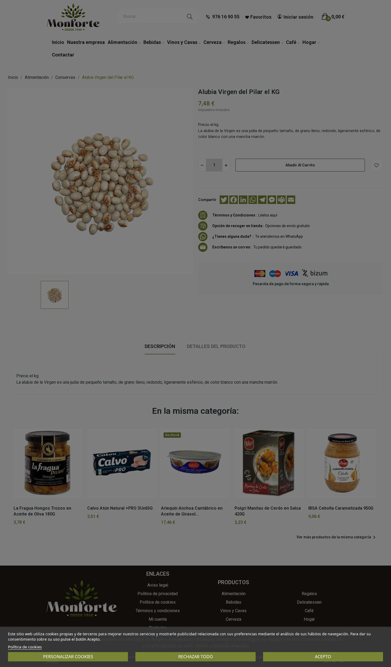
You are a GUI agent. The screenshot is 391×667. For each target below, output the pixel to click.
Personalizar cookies (68, 657)
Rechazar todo (195, 657)
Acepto (323, 657)
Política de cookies (25, 646)
